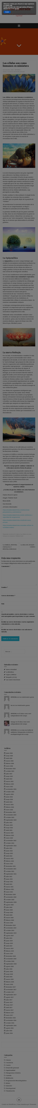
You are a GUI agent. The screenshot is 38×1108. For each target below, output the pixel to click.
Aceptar (7, 12)
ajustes (17, 8)
